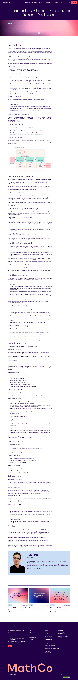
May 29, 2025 (46, 605)
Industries (34, 2)
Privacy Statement (32, 637)
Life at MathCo (31, 634)
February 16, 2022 (66, 605)
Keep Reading (10, 584)
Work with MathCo (32, 632)
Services (26, 2)
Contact (30, 630)
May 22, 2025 (25, 605)
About (62, 2)
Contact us (74, 2)
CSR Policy (31, 639)
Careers (56, 2)
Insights (40, 2)
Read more (10, 611)
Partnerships (48, 2)
